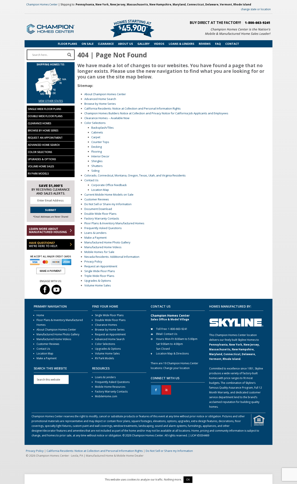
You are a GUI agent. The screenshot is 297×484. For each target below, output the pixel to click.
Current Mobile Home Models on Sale (108, 194)
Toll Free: (161, 329)
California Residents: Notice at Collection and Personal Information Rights (132, 108)
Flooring (96, 151)
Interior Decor (100, 156)
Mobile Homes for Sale (99, 252)
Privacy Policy (93, 261)
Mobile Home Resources (110, 387)
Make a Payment (95, 238)
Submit (50, 210)
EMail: (159, 334)
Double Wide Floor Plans (100, 214)
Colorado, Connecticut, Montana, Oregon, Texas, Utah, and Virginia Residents (135, 175)
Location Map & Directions (172, 353)
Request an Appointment (100, 266)
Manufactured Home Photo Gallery (107, 242)
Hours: (160, 339)
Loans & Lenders (95, 233)
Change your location (176, 368)
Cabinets (97, 132)
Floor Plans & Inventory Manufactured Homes (114, 223)
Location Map (100, 190)
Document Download (98, 209)
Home (40, 315)
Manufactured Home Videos (103, 247)
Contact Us (91, 180)
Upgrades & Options (97, 281)
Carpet (95, 137)
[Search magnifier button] (69, 55)
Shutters (97, 166)
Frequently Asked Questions (103, 228)
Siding (95, 171)
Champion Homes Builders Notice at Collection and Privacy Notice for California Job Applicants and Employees (156, 113)
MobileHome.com (106, 396)
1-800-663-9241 (257, 22)
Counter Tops (100, 142)
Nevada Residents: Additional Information (111, 257)
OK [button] (188, 479)
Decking (96, 147)
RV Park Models (38, 173)
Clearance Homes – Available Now (106, 118)
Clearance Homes (39, 123)
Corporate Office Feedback (109, 185)
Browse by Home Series (100, 104)
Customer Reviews (96, 199)
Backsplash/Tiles (102, 128)
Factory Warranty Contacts (101, 218)
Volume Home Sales (97, 285)
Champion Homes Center (42, 4)
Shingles (97, 161)
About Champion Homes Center (105, 94)
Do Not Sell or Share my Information (108, 204)
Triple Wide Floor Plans (99, 276)
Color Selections (95, 123)
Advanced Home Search (100, 99)
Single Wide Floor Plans (99, 271)
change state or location (256, 9)
